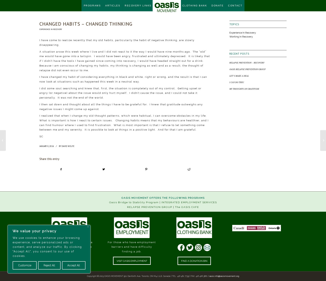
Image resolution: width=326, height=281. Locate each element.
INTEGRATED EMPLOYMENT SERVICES (189, 202)
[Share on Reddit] (189, 169)
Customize (24, 265)
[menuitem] (92, 5)
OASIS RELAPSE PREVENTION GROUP (247, 69)
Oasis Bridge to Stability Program (134, 202)
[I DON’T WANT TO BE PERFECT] (3, 140)
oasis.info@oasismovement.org (224, 276)
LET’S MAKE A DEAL (239, 75)
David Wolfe (68, 146)
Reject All (49, 265)
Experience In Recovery (50, 29)
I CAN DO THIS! (236, 82)
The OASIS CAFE (187, 207)
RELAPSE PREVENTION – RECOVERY (246, 62)
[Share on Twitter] (103, 169)
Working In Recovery (241, 36)
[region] (49, 249)
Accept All (73, 265)
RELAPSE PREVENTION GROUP (149, 207)
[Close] (88, 227)
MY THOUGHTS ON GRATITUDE (244, 88)
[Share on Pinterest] (146, 169)
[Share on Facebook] (61, 169)
